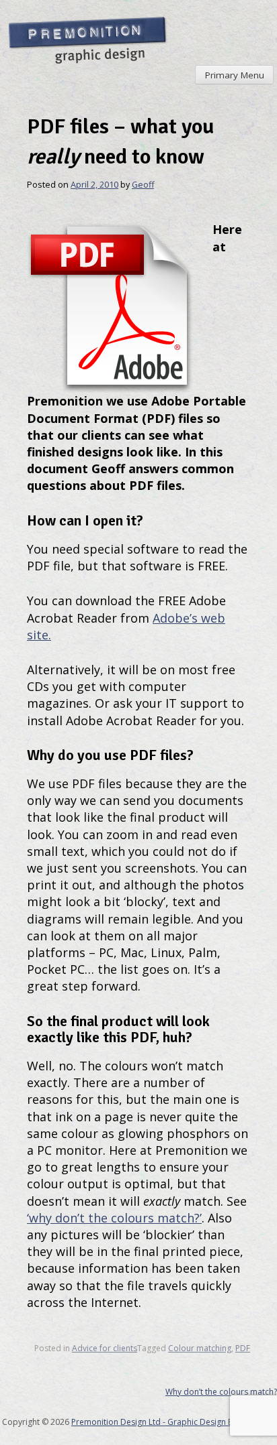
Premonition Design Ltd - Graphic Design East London (173, 1422)
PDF (242, 1348)
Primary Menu (234, 75)
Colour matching (199, 1348)
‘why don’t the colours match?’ (114, 1218)
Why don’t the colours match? (221, 1391)
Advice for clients (104, 1348)
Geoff (143, 184)
